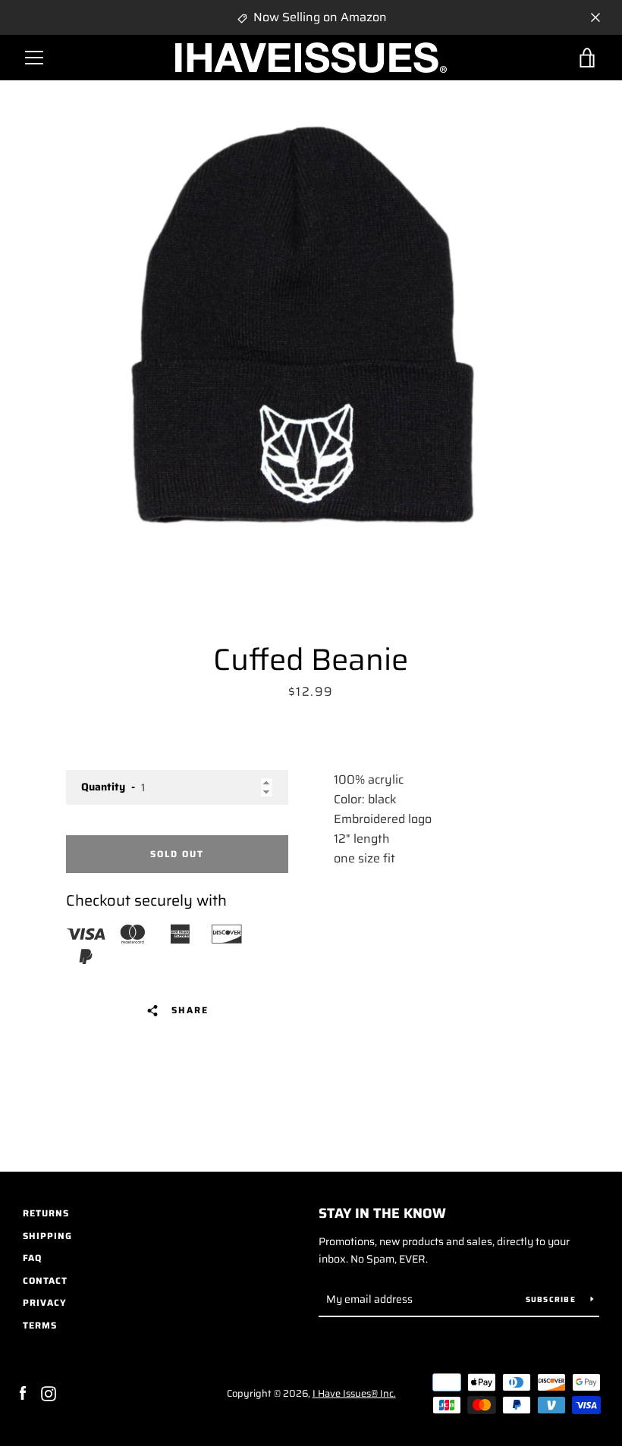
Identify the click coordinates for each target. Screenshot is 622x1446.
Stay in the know (382, 1213)
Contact (45, 1280)
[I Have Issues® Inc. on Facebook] (22, 1392)
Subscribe (553, 1299)
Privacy (45, 1302)
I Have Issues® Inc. (354, 1393)
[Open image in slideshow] (311, 326)
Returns (46, 1213)
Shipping (47, 1235)
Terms (40, 1325)
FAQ (32, 1257)
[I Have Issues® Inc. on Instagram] (48, 1392)
